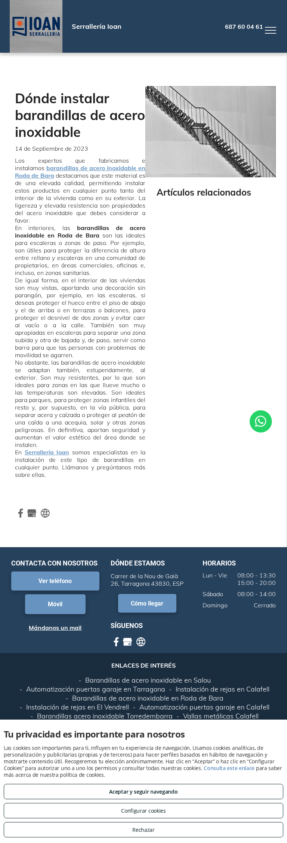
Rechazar (143, 829)
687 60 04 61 (244, 26)
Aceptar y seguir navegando (143, 791)
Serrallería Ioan (47, 452)
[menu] (270, 30)
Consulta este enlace (229, 768)
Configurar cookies (143, 810)
